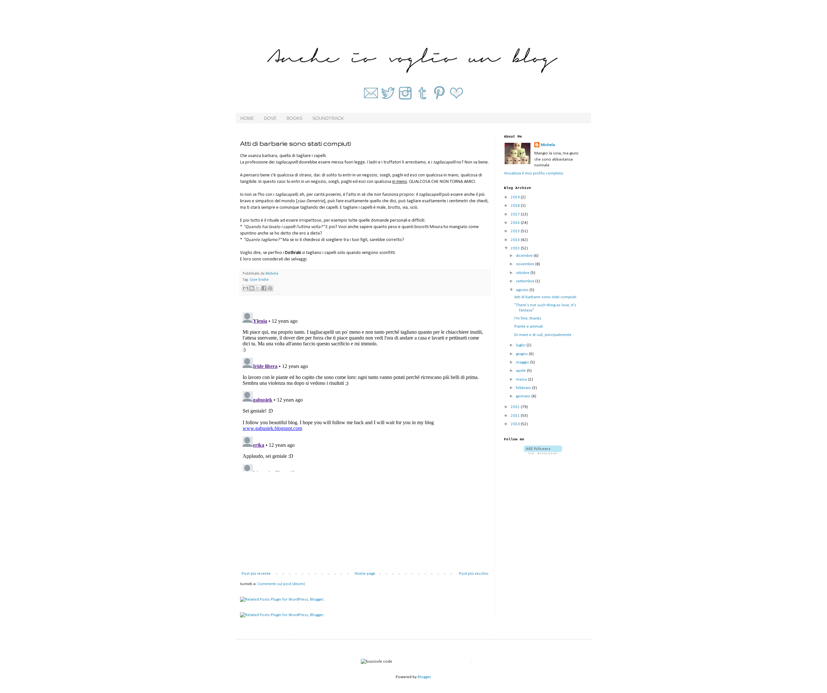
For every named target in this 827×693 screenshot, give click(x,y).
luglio (521, 345)
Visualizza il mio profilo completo (533, 173)
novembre (525, 264)
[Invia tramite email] (245, 288)
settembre (525, 281)
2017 (516, 214)
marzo (522, 379)
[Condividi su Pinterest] (270, 288)
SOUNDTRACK (328, 118)
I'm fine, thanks (527, 318)
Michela (548, 145)
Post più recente (256, 574)
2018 (516, 206)
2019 (516, 197)
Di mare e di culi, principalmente (542, 335)
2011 (516, 416)
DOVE (270, 118)
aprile (521, 371)
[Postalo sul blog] (251, 288)
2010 (516, 424)
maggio (523, 362)
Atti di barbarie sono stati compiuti (545, 297)
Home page (365, 574)
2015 (516, 231)
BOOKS (294, 118)
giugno (522, 354)
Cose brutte (259, 280)
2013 (516, 248)
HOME (247, 118)
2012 (516, 407)
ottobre (523, 273)
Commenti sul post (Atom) (281, 584)
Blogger (424, 677)
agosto (522, 290)
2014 (516, 240)
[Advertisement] (365, 522)
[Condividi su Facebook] (264, 288)
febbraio (524, 388)
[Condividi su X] (258, 288)
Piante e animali (528, 326)
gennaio (523, 396)
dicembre (525, 256)
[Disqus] (365, 390)
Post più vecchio (473, 574)
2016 (516, 223)
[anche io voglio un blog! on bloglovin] (543, 453)
